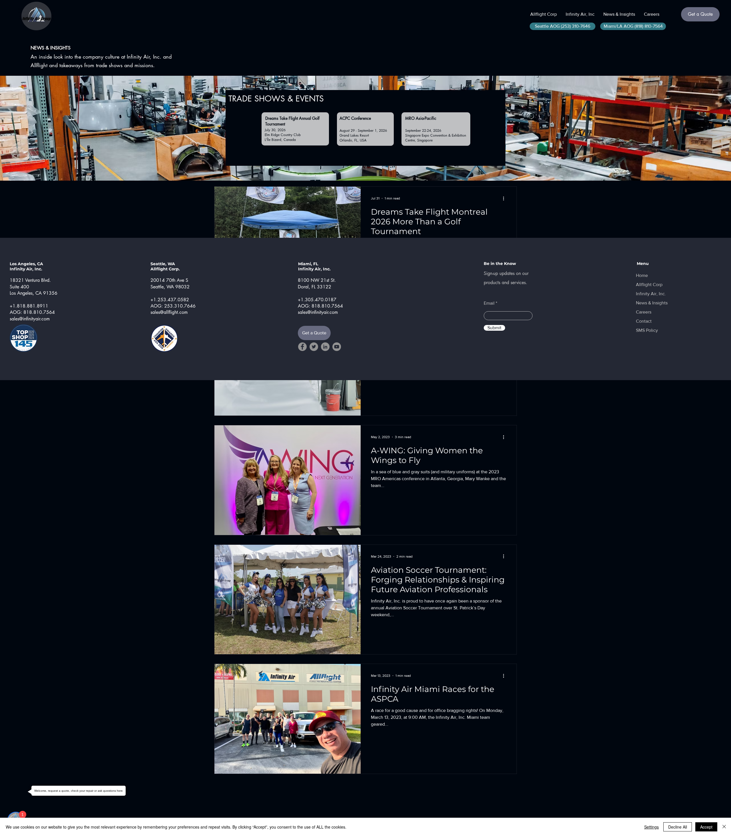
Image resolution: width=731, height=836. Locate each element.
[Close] (724, 826)
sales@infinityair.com (30, 319)
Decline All (677, 827)
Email (489, 303)
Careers (643, 312)
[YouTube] (336, 346)
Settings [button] (651, 827)
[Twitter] (314, 346)
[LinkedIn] (325, 346)
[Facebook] (302, 346)
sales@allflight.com (169, 312)
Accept (706, 827)
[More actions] (505, 437)
